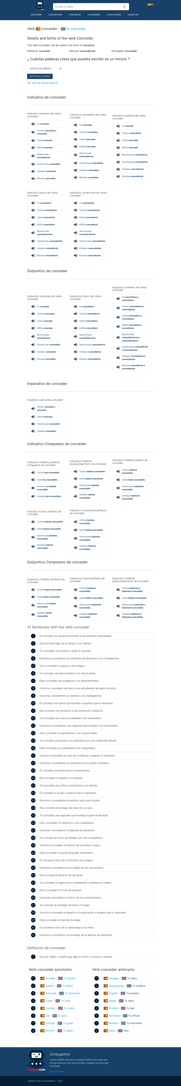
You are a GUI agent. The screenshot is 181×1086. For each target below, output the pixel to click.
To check (69, 1008)
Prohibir (113, 1008)
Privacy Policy (57, 1071)
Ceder (49, 1000)
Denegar (114, 978)
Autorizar (51, 993)
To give (62, 1015)
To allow (68, 1030)
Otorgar (50, 1023)
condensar (94, 14)
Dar (48, 1015)
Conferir (50, 1008)
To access (69, 978)
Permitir (50, 1030)
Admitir (50, 985)
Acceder (50, 978)
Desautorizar (116, 985)
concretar (75, 14)
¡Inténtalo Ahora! (39, 76)
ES (152, 4)
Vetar (112, 1030)
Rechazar (114, 1015)
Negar (112, 1000)
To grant (68, 1023)
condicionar (114, 14)
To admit (67, 985)
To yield (65, 1000)
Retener (113, 1023)
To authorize (72, 993)
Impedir (113, 993)
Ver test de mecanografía (42, 82)
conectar (133, 14)
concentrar (55, 14)
